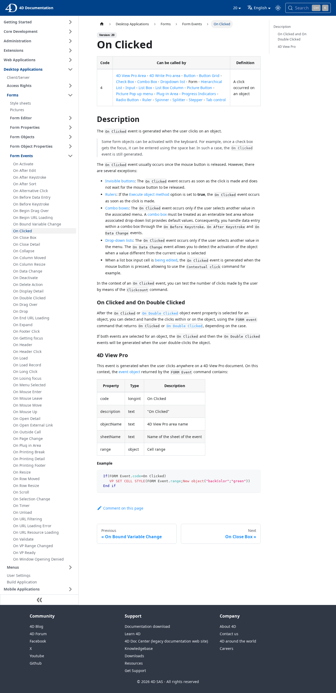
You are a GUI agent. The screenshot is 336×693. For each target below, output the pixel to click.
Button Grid (209, 75)
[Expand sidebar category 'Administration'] (70, 41)
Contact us (229, 633)
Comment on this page (123, 508)
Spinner (162, 99)
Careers (226, 648)
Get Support (135, 670)
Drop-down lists (119, 240)
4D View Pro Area (131, 75)
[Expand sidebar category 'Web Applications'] (70, 60)
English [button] (260, 7)
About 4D (228, 626)
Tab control (216, 99)
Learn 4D (132, 633)
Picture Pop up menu (134, 93)
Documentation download (147, 626)
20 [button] (235, 7)
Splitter (178, 99)
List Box (145, 87)
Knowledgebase (139, 648)
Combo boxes (117, 208)
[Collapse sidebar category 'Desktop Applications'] (70, 69)
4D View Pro (287, 46)
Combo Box (147, 81)
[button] (39, 589)
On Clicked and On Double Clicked (292, 37)
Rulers (111, 194)
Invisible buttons (120, 180)
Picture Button (199, 87)
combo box (157, 214)
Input (130, 87)
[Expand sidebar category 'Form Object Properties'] (70, 146)
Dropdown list (172, 81)
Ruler (147, 99)
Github (36, 663)
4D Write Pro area (164, 75)
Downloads (134, 655)
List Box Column (169, 87)
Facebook (38, 641)
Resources (134, 663)
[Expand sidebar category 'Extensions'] (70, 50)
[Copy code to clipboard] (254, 476)
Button (190, 75)
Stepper (196, 99)
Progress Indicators (199, 93)
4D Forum (38, 633)
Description (282, 26)
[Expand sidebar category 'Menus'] (70, 567)
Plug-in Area (167, 93)
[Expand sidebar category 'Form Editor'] (70, 118)
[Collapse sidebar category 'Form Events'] (70, 156)
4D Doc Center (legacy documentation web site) (166, 641)
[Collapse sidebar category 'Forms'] (70, 95)
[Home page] (102, 24)
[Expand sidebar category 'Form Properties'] (70, 127)
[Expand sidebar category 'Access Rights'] (70, 85)
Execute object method (149, 194)
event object (129, 371)
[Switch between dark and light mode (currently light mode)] (278, 8)
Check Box (125, 81)
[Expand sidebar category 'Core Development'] (70, 31)
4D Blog (36, 626)
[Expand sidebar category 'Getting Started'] (70, 22)
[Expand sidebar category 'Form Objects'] (70, 137)
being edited (166, 260)
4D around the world (238, 641)
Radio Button (127, 99)
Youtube (37, 655)
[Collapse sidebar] (39, 599)
